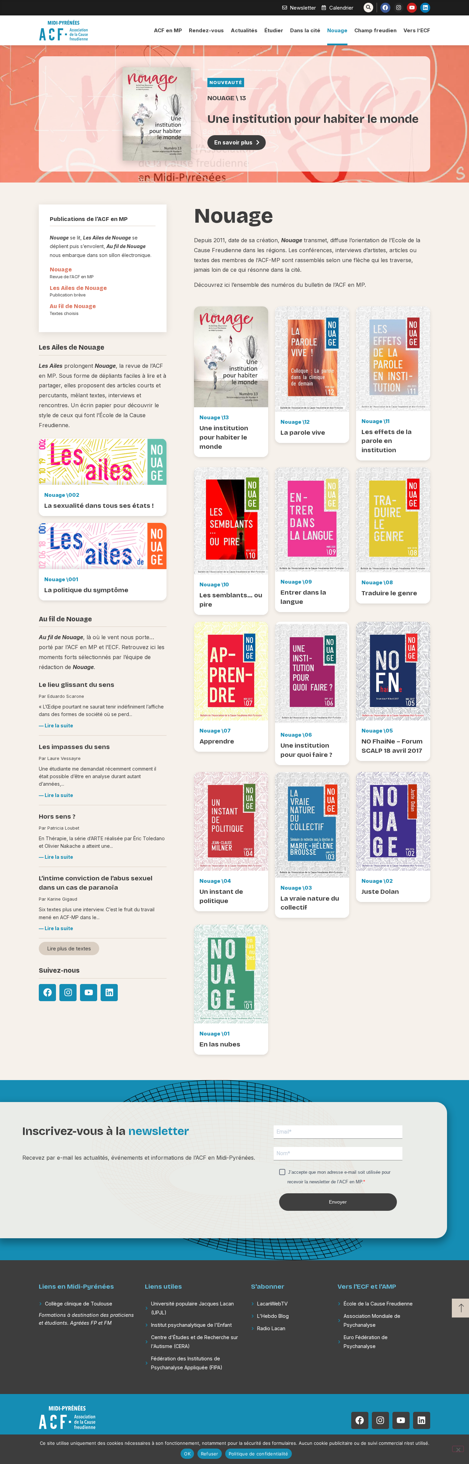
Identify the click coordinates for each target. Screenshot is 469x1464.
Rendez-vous (206, 30)
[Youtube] (412, 8)
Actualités (244, 30)
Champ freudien (375, 30)
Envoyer (338, 1202)
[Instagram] (399, 8)
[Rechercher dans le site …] (368, 7)
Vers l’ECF (416, 30)
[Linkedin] (425, 8)
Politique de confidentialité (258, 1453)
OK (187, 1453)
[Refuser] (458, 1449)
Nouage (337, 30)
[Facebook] (385, 8)
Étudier (273, 30)
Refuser (209, 1453)
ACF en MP (168, 30)
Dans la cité (305, 30)
